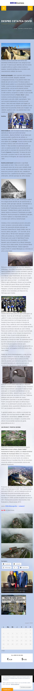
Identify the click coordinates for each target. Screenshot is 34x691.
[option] (17, 582)
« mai (3, 650)
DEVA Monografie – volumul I (15, 506)
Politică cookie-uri (15, 684)
